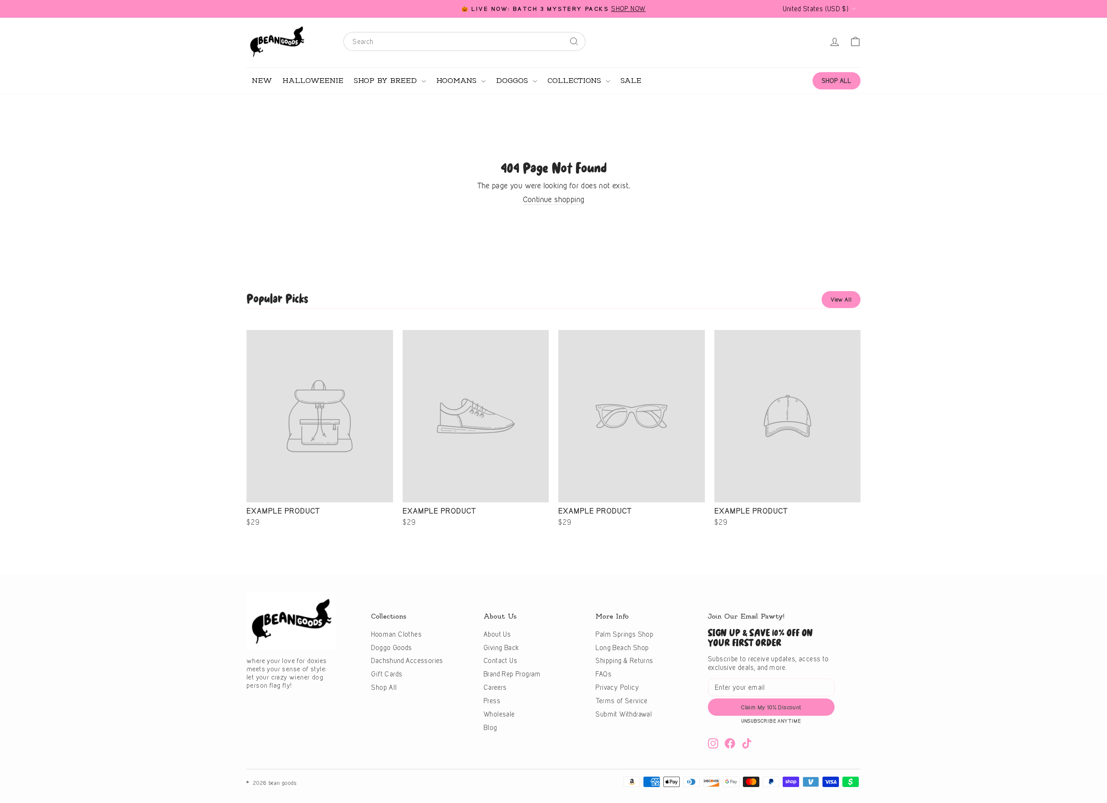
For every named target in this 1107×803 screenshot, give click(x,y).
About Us (497, 634)
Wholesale (499, 714)
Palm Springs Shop (624, 634)
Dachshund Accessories (407, 661)
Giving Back (501, 648)
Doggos (513, 80)
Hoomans (457, 80)
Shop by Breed (386, 80)
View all (841, 299)
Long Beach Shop (622, 648)
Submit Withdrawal (623, 714)
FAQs (603, 674)
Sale (631, 80)
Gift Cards (386, 674)
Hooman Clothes (396, 634)
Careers (495, 687)
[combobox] (464, 41)
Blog (490, 728)
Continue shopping (554, 199)
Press (491, 701)
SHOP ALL (836, 80)
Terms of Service (621, 701)
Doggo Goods (391, 648)
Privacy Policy (617, 687)
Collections (575, 80)
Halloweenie (312, 80)
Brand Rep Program (512, 674)
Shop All (384, 687)
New (262, 80)
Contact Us (500, 661)
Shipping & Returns (624, 661)
